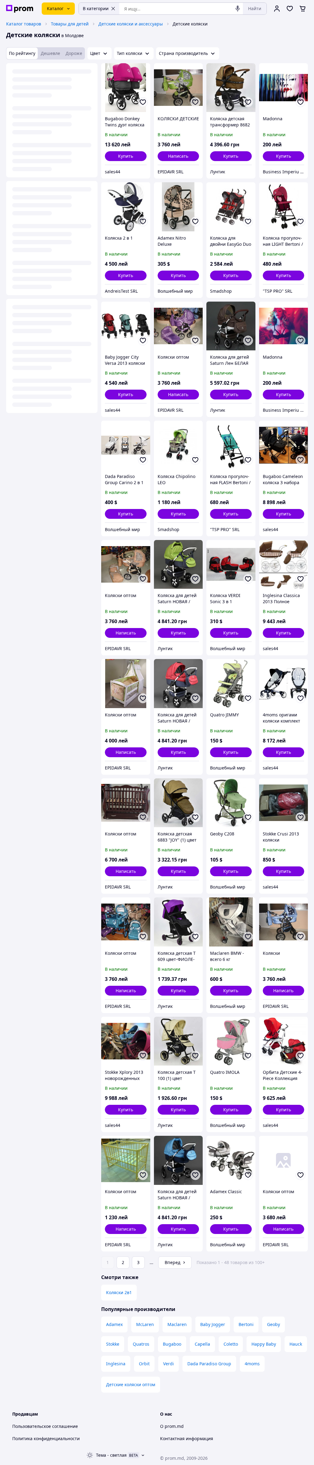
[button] (126, 156)
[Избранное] (290, 8)
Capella (202, 1344)
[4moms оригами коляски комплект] (283, 683)
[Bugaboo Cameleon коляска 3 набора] (283, 445)
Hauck (295, 1344)
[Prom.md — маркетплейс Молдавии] (19, 9)
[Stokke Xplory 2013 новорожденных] (125, 1041)
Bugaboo (172, 1344)
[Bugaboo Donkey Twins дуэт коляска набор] (125, 87)
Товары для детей (70, 24)
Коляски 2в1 (119, 1292)
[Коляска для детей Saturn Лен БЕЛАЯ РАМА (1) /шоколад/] (230, 326)
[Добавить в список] (143, 102)
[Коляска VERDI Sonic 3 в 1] (230, 564)
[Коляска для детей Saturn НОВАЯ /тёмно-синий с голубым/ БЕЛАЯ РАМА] (178, 1160)
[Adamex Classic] (230, 1160)
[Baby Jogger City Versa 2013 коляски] (125, 326)
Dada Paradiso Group (209, 1364)
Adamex (114, 1324)
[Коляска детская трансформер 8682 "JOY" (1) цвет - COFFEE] (230, 87)
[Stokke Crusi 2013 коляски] (283, 802)
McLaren (145, 1324)
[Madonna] (283, 87)
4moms (252, 1364)
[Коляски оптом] (178, 326)
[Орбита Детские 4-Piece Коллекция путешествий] (283, 1041)
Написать (178, 156)
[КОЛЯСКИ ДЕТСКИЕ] (178, 87)
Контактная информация (186, 1438)
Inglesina (115, 1364)
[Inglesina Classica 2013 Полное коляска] (283, 564)
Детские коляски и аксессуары (130, 24)
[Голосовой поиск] (237, 8)
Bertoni (246, 1324)
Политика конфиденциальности (46, 1438)
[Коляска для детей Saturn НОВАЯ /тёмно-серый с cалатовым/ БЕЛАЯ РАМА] (178, 564)
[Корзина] (302, 8)
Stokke (112, 1344)
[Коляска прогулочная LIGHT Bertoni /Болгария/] (283, 206)
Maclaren (177, 1324)
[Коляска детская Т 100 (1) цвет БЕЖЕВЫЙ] (178, 1041)
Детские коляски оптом (130, 1384)
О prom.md (172, 1426)
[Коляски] (283, 921)
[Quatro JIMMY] (230, 683)
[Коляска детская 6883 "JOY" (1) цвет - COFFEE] (178, 802)
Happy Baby (263, 1344)
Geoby (273, 1324)
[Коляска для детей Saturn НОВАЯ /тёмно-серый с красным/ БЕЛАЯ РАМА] (178, 683)
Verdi (168, 1364)
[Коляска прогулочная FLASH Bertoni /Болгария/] (230, 445)
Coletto (231, 1344)
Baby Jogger (212, 1324)
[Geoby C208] (230, 802)
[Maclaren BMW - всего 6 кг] (230, 921)
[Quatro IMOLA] (230, 1041)
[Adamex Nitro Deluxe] (178, 206)
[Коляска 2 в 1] (125, 206)
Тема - (111, 1455)
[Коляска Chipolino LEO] (178, 445)
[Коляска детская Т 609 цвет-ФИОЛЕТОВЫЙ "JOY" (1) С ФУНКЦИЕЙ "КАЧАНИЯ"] (178, 921)
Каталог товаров (23, 24)
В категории (96, 8)
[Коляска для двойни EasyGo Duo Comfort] (230, 206)
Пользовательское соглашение (45, 1426)
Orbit (144, 1364)
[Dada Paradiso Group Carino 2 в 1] (125, 445)
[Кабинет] (277, 8)
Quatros (141, 1344)
